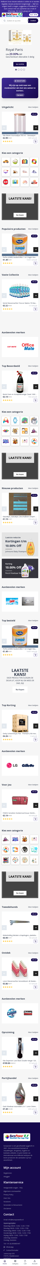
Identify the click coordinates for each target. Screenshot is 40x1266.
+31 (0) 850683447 (13, 1244)
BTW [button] (33, 15)
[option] (20, 46)
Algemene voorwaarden (12, 1191)
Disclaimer (7, 1208)
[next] (35, 127)
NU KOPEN (20, 64)
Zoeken (33, 21)
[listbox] (20, 46)
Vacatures (7, 1202)
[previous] (4, 127)
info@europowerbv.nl (16, 1220)
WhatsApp (10, 1247)
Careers (20, 95)
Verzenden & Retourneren (13, 1205)
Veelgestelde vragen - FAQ (13, 1188)
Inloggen (7, 1176)
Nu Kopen (20, 215)
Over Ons (7, 1198)
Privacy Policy (8, 1195)
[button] (28, 20)
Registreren (8, 1173)
